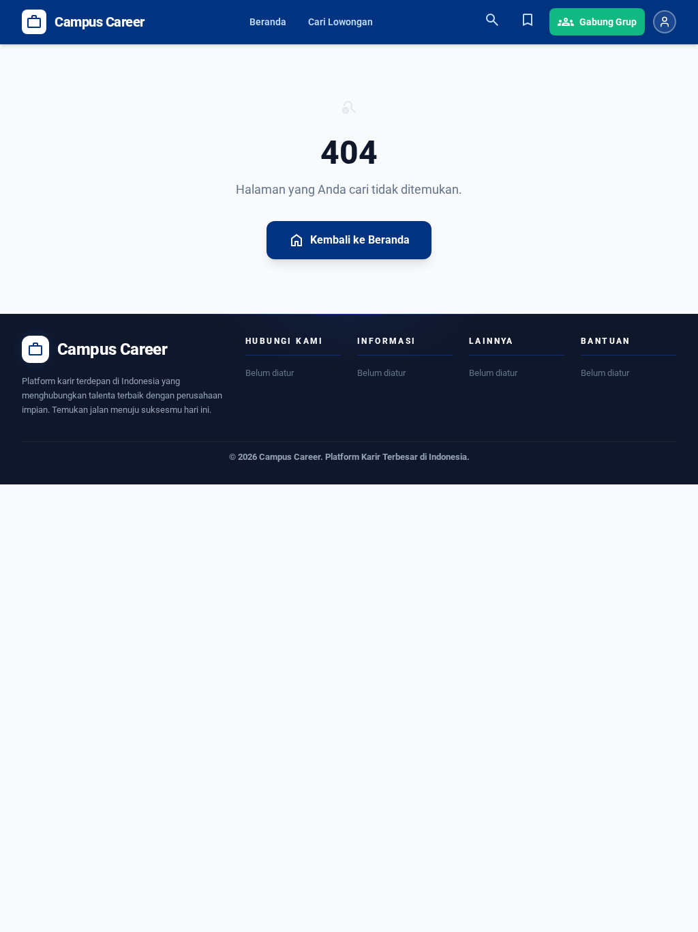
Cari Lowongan (340, 21)
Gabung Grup (597, 21)
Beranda (267, 21)
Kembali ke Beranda (349, 240)
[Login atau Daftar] (664, 21)
